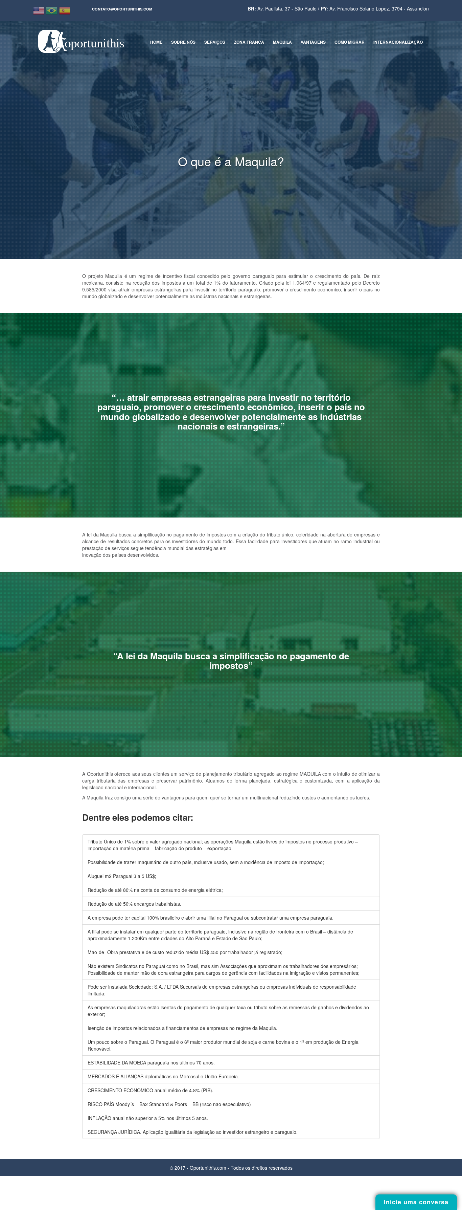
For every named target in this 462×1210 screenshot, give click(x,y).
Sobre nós (183, 42)
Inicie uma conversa (416, 1201)
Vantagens (313, 42)
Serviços (214, 42)
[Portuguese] (52, 10)
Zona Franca (249, 42)
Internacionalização (398, 42)
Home (156, 42)
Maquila (282, 42)
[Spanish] (65, 10)
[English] (39, 10)
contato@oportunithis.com (122, 9)
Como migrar (349, 42)
